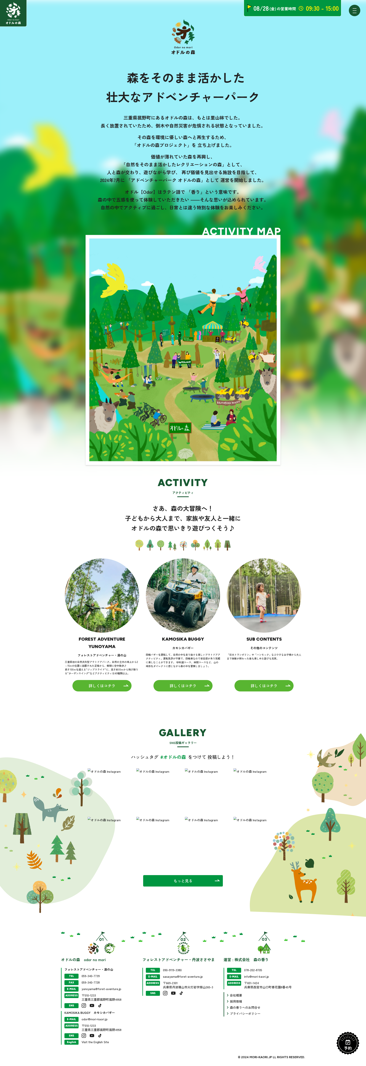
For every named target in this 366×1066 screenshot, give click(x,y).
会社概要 (236, 995)
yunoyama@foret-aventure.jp (101, 988)
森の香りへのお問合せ (245, 1007)
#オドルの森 (173, 756)
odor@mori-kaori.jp (95, 1019)
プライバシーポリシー (245, 1013)
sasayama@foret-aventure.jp (183, 976)
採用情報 (236, 1001)
